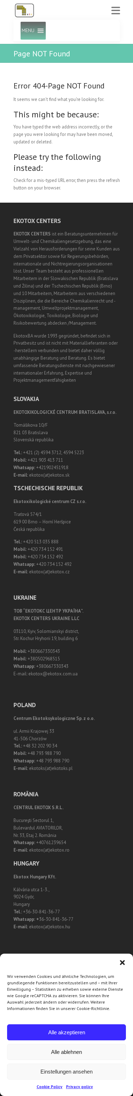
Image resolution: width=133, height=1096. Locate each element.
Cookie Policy (49, 1086)
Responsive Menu (115, 11)
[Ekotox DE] (24, 11)
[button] (122, 962)
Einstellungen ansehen (66, 1072)
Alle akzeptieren (66, 1032)
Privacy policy (79, 1086)
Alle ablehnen (66, 1052)
